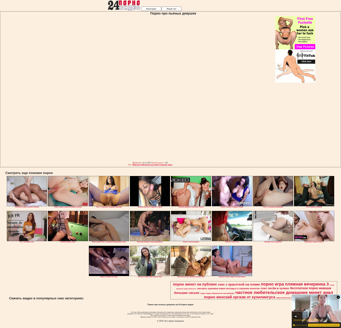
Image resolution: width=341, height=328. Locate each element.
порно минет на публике (195, 284)
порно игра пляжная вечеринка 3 (295, 284)
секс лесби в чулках (275, 288)
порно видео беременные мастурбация (217, 293)
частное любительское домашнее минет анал (284, 292)
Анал (170, 165)
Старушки (163, 165)
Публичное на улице (150, 165)
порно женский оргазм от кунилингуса (239, 297)
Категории (151, 9)
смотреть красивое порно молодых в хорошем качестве (228, 288)
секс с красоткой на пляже (239, 284)
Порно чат (171, 9)
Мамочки (136, 165)
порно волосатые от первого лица (289, 298)
